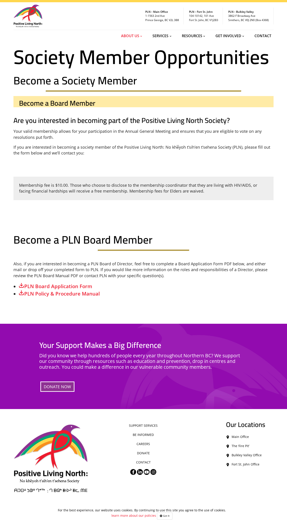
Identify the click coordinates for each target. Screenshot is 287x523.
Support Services (143, 425)
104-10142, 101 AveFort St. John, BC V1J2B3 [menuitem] (203, 16)
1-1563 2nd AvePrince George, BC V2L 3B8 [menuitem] (162, 16)
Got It (166, 515)
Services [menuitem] (160, 35)
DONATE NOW (57, 386)
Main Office (240, 437)
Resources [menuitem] (192, 35)
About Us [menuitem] (130, 35)
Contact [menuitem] (262, 35)
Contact (143, 462)
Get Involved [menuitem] (228, 35)
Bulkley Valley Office (247, 455)
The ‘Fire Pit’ (240, 446)
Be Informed (143, 435)
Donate (143, 453)
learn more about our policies (133, 515)
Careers (143, 444)
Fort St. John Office (245, 464)
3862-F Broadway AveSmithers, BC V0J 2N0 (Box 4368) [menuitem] (248, 16)
